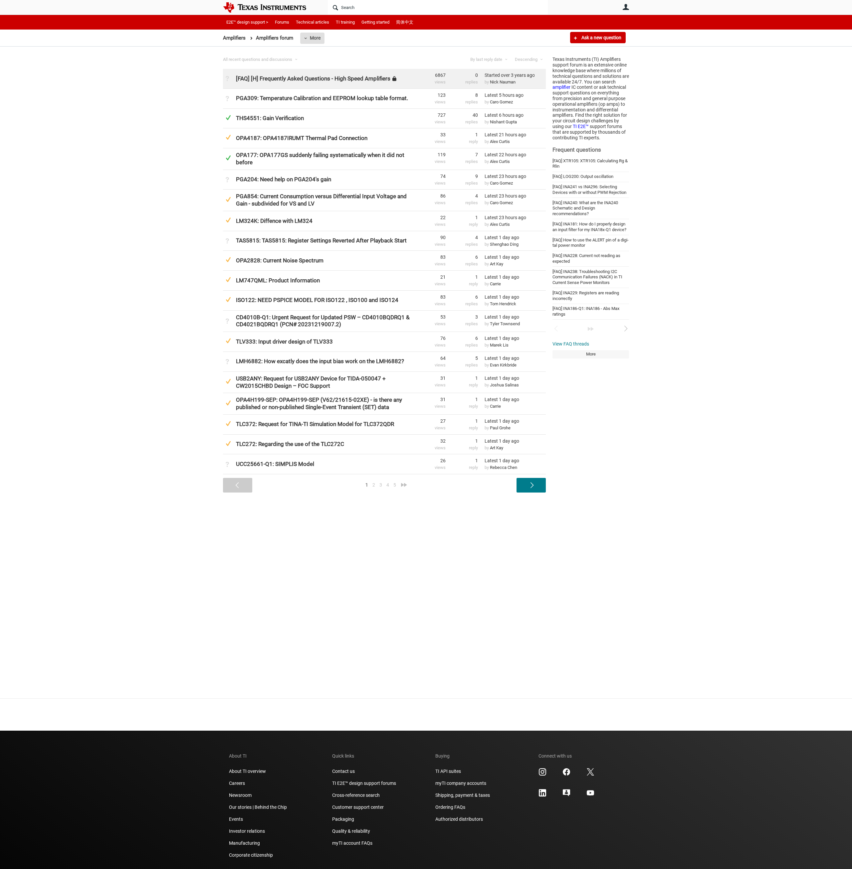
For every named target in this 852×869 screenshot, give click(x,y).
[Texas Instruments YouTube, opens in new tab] (590, 795)
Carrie (495, 283)
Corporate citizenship (251, 855)
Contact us (343, 771)
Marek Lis (499, 345)
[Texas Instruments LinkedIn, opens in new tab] (542, 795)
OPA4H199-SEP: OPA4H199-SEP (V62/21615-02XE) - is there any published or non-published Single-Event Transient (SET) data (319, 403)
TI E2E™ (581, 126)
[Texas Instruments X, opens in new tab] (590, 774)
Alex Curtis (500, 141)
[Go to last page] (590, 329)
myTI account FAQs (352, 843)
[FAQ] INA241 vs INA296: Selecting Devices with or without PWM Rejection (589, 189)
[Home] (269, 7)
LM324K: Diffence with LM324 (274, 220)
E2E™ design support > (247, 22)
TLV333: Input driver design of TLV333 (284, 341)
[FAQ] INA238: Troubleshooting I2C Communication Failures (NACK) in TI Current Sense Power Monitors (587, 277)
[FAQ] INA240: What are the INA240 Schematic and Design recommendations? (585, 208)
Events (236, 819)
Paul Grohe (500, 427)
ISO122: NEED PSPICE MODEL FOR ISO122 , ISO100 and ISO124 (317, 300)
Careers (237, 783)
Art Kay (496, 263)
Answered (228, 117)
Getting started (375, 22)
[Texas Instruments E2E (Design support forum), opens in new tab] (566, 795)
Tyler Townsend (505, 323)
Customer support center (358, 807)
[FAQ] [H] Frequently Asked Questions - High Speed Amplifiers (313, 78)
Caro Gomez (501, 101)
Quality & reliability (351, 831)
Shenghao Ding (504, 244)
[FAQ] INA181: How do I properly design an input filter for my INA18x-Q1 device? (589, 226)
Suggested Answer (228, 137)
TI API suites (448, 771)
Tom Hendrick (503, 303)
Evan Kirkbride (503, 364)
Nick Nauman (503, 81)
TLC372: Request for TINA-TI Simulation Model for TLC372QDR (315, 424)
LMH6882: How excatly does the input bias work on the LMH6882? (320, 361)
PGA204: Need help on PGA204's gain (283, 179)
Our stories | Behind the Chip (258, 807)
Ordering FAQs (450, 807)
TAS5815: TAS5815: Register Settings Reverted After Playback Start (321, 240)
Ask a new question (600, 37)
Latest (504, 95)
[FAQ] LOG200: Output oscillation (582, 176)
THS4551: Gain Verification (270, 118)
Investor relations (247, 831)
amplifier (561, 87)
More (315, 38)
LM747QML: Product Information (278, 280)
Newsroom (240, 795)
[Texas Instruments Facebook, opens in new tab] (566, 774)
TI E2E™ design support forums (364, 783)
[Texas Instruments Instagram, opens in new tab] (542, 774)
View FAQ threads (570, 344)
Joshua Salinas (504, 384)
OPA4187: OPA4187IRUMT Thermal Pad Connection (301, 138)
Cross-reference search (356, 795)
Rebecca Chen (503, 467)
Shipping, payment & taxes (462, 795)
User (625, 7)
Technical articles (312, 22)
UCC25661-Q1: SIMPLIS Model (275, 464)
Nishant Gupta (503, 121)
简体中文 (404, 22)
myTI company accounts (460, 783)
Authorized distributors (459, 819)
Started (509, 75)
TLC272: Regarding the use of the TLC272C (290, 444)
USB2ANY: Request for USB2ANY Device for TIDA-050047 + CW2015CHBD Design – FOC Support (311, 382)
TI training (345, 22)
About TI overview (247, 771)
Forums (282, 22)
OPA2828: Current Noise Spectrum (279, 260)
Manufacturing (244, 843)
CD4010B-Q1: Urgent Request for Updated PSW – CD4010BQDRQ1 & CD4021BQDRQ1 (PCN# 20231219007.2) (323, 321)
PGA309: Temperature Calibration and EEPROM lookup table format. (322, 98)
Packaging (343, 819)
